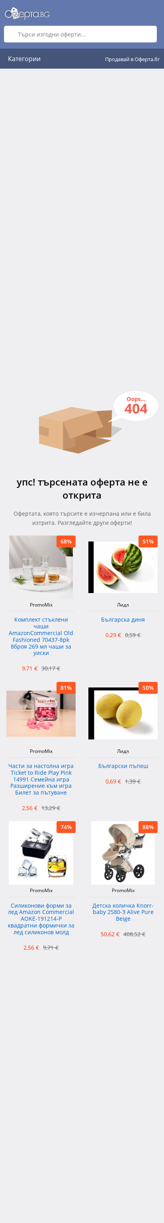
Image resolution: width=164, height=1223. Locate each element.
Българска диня (123, 619)
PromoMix (41, 605)
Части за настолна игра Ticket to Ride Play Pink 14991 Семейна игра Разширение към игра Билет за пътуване (41, 779)
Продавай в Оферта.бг (132, 59)
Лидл (123, 605)
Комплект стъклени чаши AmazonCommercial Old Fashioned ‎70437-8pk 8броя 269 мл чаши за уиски (41, 636)
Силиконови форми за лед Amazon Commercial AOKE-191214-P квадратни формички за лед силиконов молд (41, 919)
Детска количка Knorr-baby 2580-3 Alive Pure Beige (123, 912)
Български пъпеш (123, 766)
